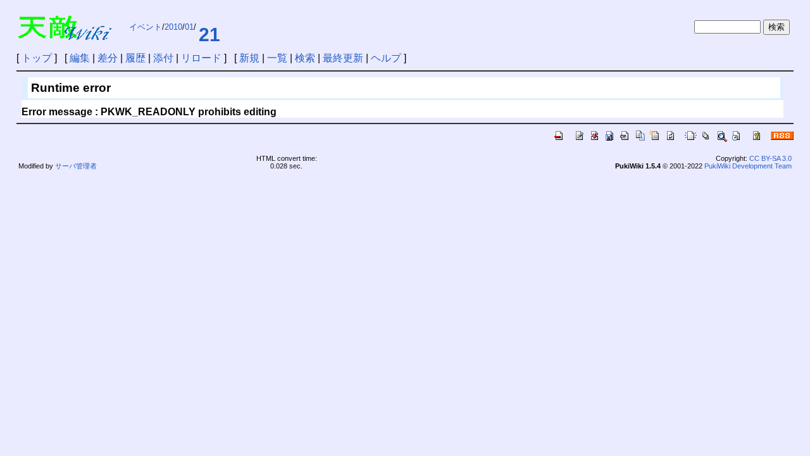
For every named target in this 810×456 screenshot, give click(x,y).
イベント (145, 27)
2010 (173, 27)
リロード (201, 58)
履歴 (135, 58)
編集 (80, 58)
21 (209, 34)
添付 (163, 58)
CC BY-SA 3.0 (770, 158)
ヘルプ (386, 58)
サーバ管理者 (76, 166)
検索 (305, 58)
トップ (37, 58)
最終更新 (343, 58)
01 (189, 27)
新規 (249, 58)
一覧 (277, 58)
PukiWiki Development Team (748, 166)
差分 (107, 58)
